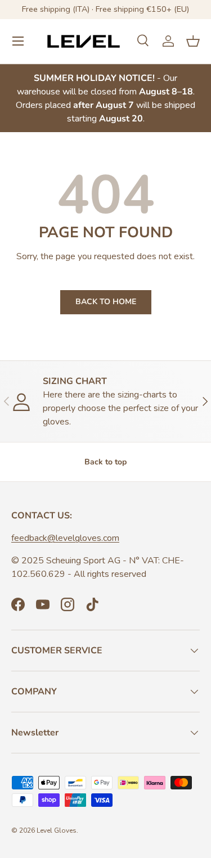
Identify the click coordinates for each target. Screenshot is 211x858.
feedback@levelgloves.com (65, 538)
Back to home (105, 301)
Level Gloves (57, 830)
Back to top (105, 462)
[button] (193, 41)
